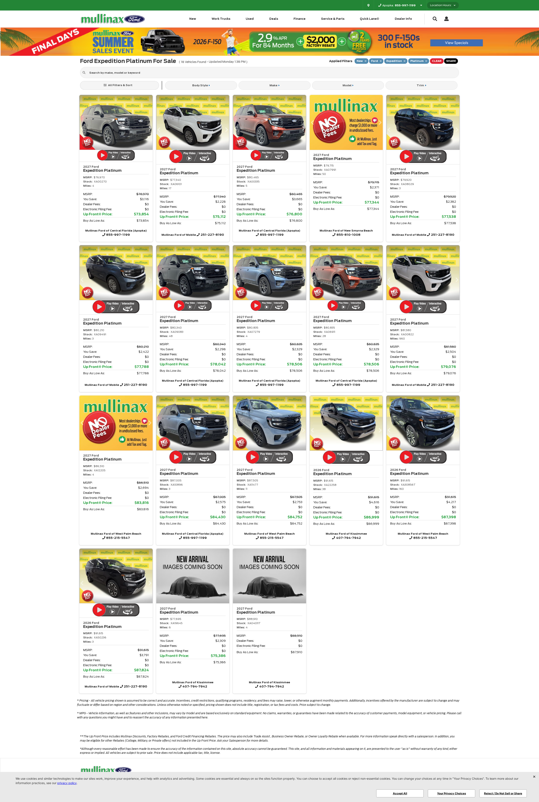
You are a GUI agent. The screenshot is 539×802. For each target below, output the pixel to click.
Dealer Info (403, 18)
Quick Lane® (369, 18)
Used (250, 18)
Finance (300, 18)
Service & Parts (332, 18)
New (192, 18)
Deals (273, 18)
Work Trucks (221, 18)
